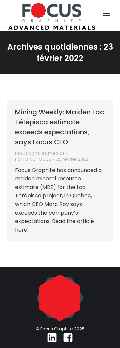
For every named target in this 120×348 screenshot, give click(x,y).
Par (33, 159)
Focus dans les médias (40, 153)
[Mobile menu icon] (106, 15)
